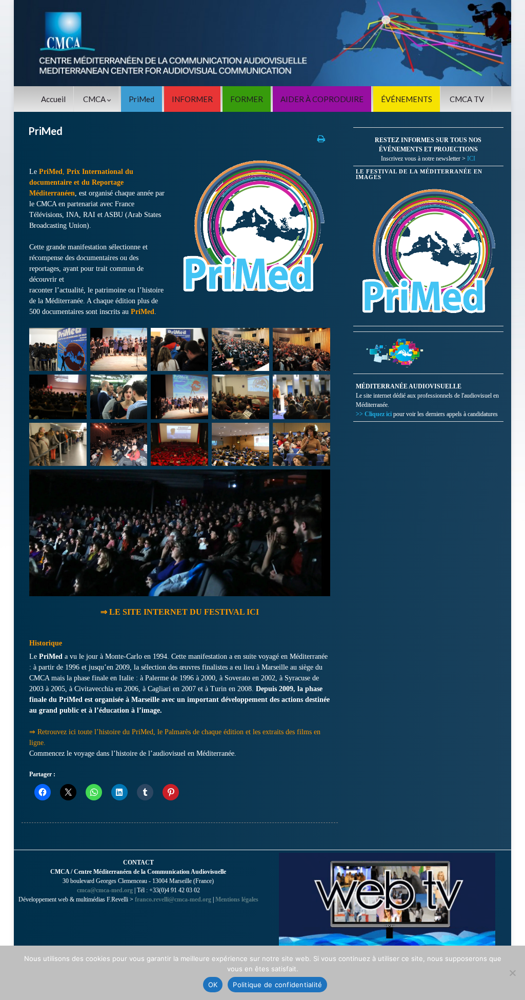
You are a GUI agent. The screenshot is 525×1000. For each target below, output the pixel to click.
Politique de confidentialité (277, 985)
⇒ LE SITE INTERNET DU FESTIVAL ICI (179, 611)
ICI (471, 158)
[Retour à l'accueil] (262, 43)
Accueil (53, 99)
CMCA (95, 99)
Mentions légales (236, 899)
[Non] (512, 973)
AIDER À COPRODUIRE (322, 99)
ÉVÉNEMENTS (406, 99)
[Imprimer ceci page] (321, 138)
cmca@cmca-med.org (105, 890)
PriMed (141, 99)
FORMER (246, 99)
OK (213, 985)
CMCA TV (467, 99)
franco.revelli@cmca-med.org (173, 899)
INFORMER (192, 99)
